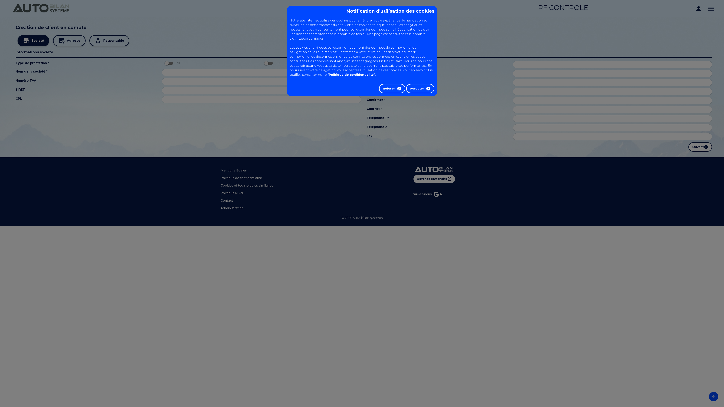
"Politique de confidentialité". (351, 75)
